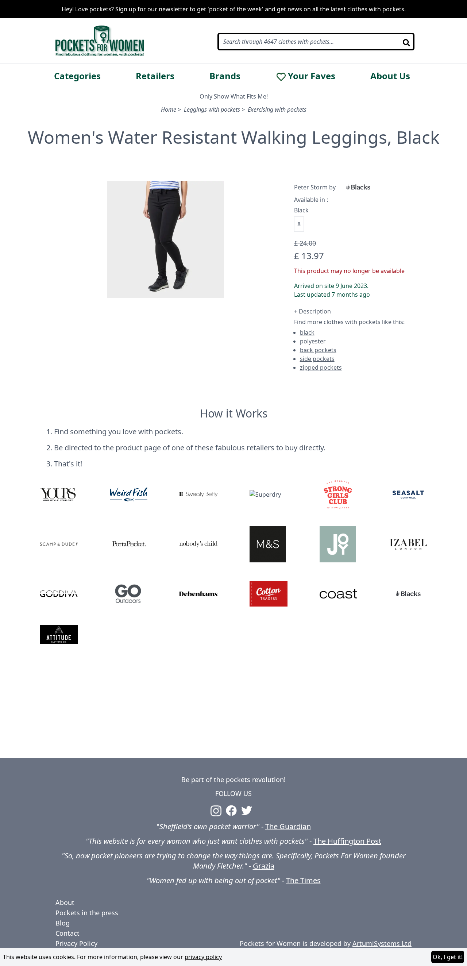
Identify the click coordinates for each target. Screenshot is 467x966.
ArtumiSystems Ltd (382, 943)
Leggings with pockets (212, 109)
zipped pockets (321, 367)
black (307, 332)
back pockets (318, 350)
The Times (303, 880)
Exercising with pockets (277, 109)
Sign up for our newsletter (151, 9)
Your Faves (311, 76)
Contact (67, 933)
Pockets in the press (86, 912)
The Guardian (288, 826)
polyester (313, 341)
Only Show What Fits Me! (234, 96)
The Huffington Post (347, 841)
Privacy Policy (76, 943)
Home (168, 109)
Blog (62, 923)
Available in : (311, 200)
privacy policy (203, 957)
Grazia (263, 866)
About (64, 902)
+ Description (312, 311)
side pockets (317, 359)
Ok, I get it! (448, 957)
